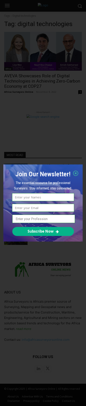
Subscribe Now (41, 231)
